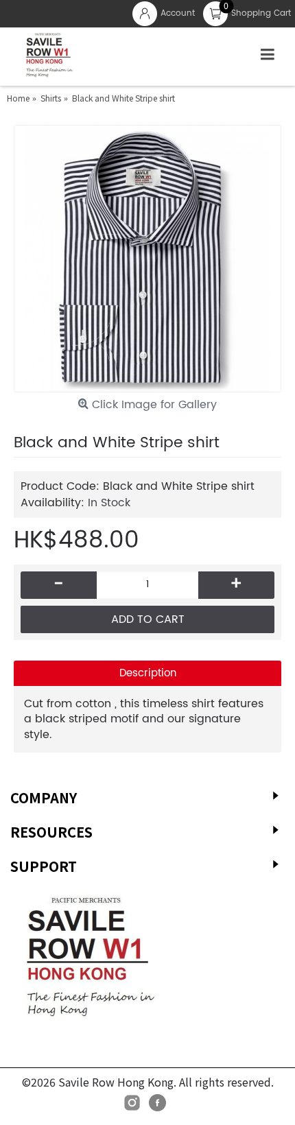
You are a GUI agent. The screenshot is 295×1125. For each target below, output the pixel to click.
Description (147, 673)
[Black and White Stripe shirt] (147, 258)
